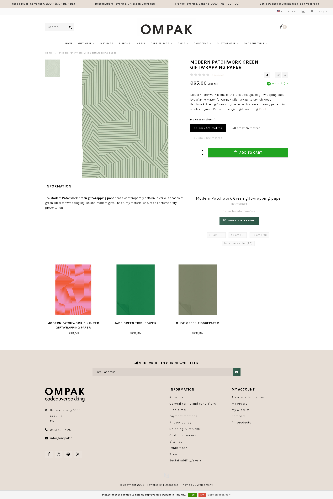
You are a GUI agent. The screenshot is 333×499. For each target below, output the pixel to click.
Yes (192, 494)
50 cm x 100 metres (208, 137)
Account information (248, 397)
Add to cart (250, 153)
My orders (239, 403)
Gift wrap (85, 43)
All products (241, 422)
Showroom (177, 454)
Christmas (201, 43)
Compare (239, 416)
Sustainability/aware (185, 460)
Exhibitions (178, 448)
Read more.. (267, 109)
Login (323, 11)
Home (69, 43)
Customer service (183, 435)
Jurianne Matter (238, 243)
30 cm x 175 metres (208, 128)
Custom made (226, 43)
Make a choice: (202, 119)
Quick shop (75, 321)
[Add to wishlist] (278, 75)
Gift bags (106, 43)
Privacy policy (180, 422)
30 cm (216, 235)
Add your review (241, 220)
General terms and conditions (192, 403)
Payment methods (183, 416)
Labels (140, 43)
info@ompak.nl (62, 438)
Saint (181, 43)
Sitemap (175, 441)
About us (176, 397)
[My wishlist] (312, 11)
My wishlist (241, 410)
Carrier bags (160, 43)
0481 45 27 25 (60, 430)
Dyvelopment (204, 484)
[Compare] (303, 11)
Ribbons (124, 43)
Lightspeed (170, 484)
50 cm (259, 235)
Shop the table (254, 43)
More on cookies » (219, 494)
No (202, 494)
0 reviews (218, 75)
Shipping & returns (184, 429)
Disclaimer (178, 410)
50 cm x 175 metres (246, 128)
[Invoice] (166, 475)
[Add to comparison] (285, 75)
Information (58, 186)
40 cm (238, 235)
